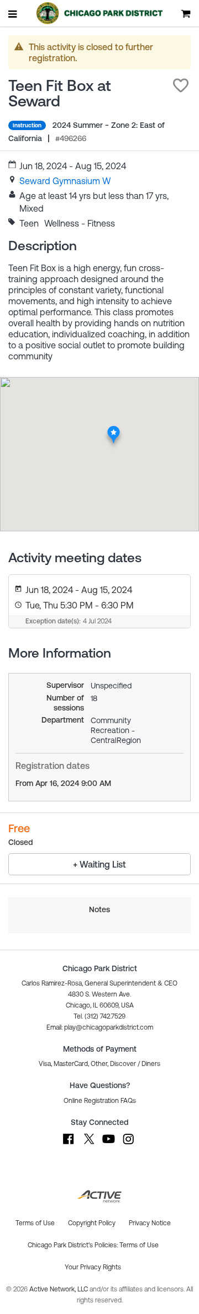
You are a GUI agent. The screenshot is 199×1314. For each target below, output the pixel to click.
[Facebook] (68, 1144)
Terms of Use (139, 1245)
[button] (180, 85)
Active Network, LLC (59, 1289)
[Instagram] (128, 1144)
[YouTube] (108, 1144)
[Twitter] (88, 1144)
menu (13, 14)
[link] (65, 181)
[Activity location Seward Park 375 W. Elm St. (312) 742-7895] (113, 429)
